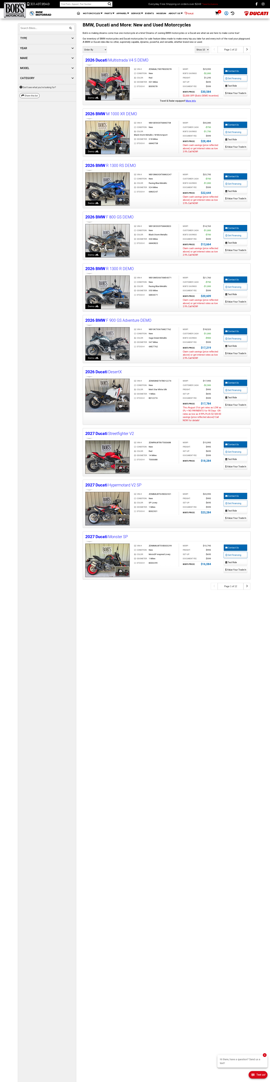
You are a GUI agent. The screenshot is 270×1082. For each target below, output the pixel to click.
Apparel (121, 13)
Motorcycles (91, 13)
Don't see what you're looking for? (39, 87)
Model (24, 68)
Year (23, 48)
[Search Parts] (109, 4)
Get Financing (234, 78)
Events (149, 13)
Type (23, 38)
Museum (161, 13)
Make (24, 58)
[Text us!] (258, 1075)
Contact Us (233, 71)
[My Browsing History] (232, 13)
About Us (174, 13)
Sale (191, 13)
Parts (108, 13)
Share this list (31, 95)
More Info (191, 100)
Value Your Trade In (236, 93)
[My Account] (226, 13)
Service (136, 13)
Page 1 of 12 (230, 49)
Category (27, 78)
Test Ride (232, 86)
